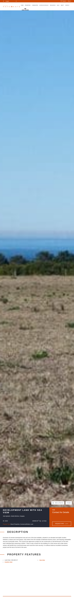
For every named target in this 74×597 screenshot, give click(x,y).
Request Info (59, 523)
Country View (8, 562)
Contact (67, 5)
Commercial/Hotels (25, 524)
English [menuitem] (7, 1)
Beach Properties (15, 524)
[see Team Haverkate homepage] (11, 6)
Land (31, 524)
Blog (58, 5)
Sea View (42, 560)
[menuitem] (11, 1)
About (62, 5)
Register (64, 1)
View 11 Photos (58, 502)
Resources (53, 5)
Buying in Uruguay (44, 5)
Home (22, 5)
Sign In (69, 1)
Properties (27, 5)
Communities (35, 5)
